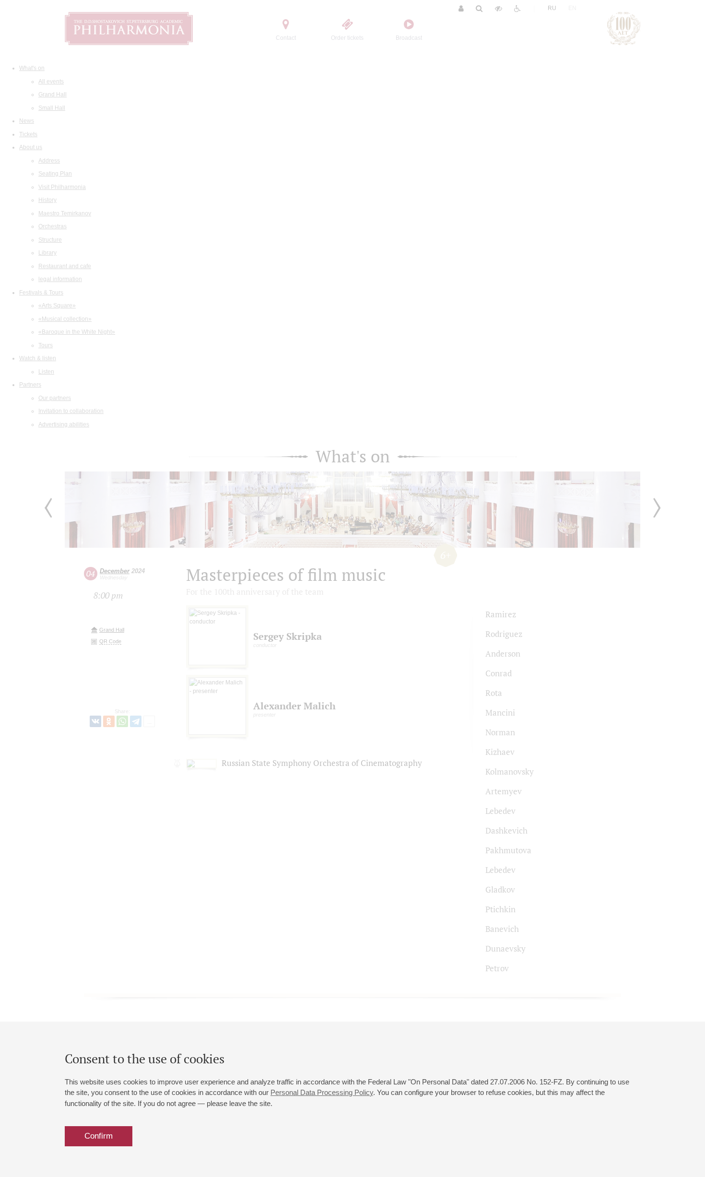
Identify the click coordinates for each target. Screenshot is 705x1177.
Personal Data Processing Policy (321, 1092)
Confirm (98, 1136)
